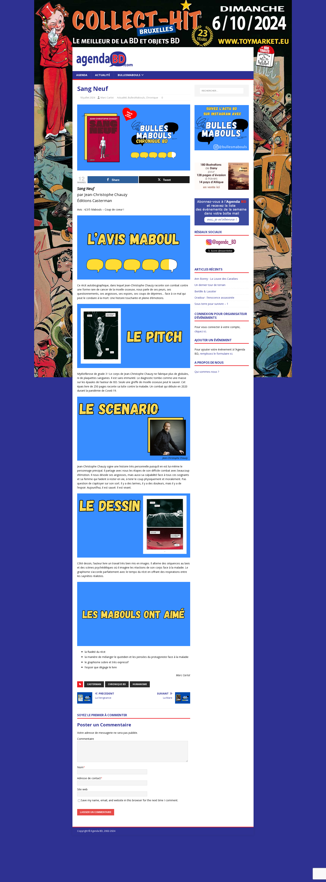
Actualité (102, 75)
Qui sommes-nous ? (207, 371)
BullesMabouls (129, 75)
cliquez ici (200, 331)
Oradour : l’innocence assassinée (214, 297)
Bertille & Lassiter (205, 291)
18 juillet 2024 (87, 97)
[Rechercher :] (221, 91)
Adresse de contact (89, 778)
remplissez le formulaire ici (216, 353)
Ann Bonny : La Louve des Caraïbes (216, 278)
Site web (82, 789)
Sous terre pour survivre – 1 (211, 304)
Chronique (152, 97)
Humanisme (140, 684)
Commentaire (85, 739)
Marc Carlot (107, 97)
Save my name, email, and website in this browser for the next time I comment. (129, 800)
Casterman (94, 684)
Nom (80, 767)
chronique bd (117, 684)
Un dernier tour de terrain (210, 285)
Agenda (81, 75)
